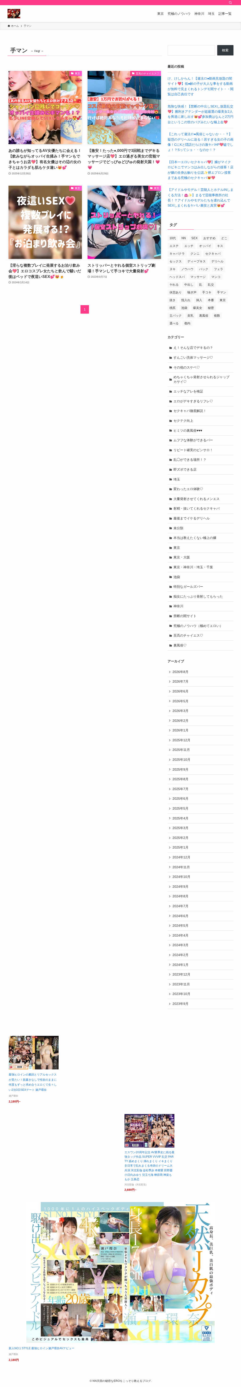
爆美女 (197, 308)
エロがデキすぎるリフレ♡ (193, 401)
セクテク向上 (183, 421)
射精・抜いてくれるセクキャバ (196, 508)
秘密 (211, 308)
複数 (217, 315)
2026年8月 (181, 672)
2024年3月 (181, 945)
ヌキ (172, 269)
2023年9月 (181, 1004)
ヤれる (174, 284)
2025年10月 (181, 759)
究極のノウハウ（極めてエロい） (198, 626)
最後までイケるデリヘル (191, 518)
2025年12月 (181, 740)
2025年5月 (181, 808)
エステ (174, 246)
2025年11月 (181, 750)
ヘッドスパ (177, 277)
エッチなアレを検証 (188, 391)
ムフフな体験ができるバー (193, 440)
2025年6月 (181, 798)
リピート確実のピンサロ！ (193, 450)
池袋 (184, 308)
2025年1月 (181, 847)
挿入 (199, 300)
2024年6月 (181, 916)
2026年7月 (181, 681)
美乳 (190, 315)
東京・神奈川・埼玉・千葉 (193, 567)
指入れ (185, 300)
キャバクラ (177, 253)
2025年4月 (181, 818)
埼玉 (176, 479)
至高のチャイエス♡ (188, 635)
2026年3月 (181, 711)
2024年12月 (181, 857)
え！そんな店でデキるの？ (193, 348)
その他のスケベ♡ (186, 367)
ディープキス (196, 261)
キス (220, 246)
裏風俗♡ (180, 645)
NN (183, 238)
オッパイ (205, 246)
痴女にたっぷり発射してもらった (198, 596)
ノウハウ (187, 269)
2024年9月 (181, 886)
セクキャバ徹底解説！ (189, 411)
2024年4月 (181, 935)
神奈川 (178, 606)
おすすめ (209, 238)
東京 (223, 300)
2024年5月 (181, 925)
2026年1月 (181, 730)
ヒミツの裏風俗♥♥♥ (187, 430)
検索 (225, 50)
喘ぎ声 (192, 292)
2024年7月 (181, 906)
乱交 (211, 284)
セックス (175, 261)
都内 (187, 323)
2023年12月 (181, 974)
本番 (211, 300)
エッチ (188, 246)
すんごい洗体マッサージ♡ (193, 357)
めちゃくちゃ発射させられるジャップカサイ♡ (201, 379)
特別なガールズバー (188, 586)
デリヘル (217, 261)
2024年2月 (181, 955)
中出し (188, 284)
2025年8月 (181, 779)
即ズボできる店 (185, 469)
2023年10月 (181, 994)
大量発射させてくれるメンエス (196, 499)
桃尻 (172, 308)
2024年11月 (181, 867)
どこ (224, 238)
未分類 (178, 528)
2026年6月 (181, 691)
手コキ (206, 292)
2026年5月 (181, 701)
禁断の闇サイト (185, 616)
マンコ (216, 277)
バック (203, 269)
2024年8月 (181, 896)
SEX (194, 238)
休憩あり (175, 292)
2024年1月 (181, 965)
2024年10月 (181, 877)
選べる (174, 323)
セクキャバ (213, 253)
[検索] (230, 2)
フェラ (218, 269)
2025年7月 (181, 789)
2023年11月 (181, 984)
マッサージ (198, 277)
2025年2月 (181, 838)
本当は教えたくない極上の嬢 (194, 538)
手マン (221, 292)
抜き (172, 300)
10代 (172, 238)
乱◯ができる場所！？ (189, 459)
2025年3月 (181, 828)
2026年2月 (181, 720)
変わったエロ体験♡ (188, 489)
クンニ (195, 253)
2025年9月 (181, 769)
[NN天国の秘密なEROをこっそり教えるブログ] (14, 13)
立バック (175, 315)
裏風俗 (203, 315)
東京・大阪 (181, 557)
